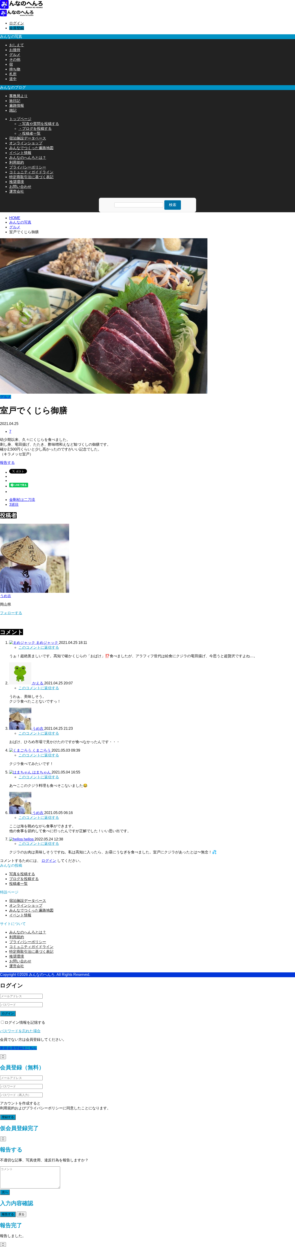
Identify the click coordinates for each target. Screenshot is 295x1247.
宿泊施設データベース (27, 138)
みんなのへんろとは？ (27, 158)
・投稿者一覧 (29, 133)
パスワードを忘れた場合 (20, 1031)
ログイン (16, 23)
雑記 (13, 110)
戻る (21, 1214)
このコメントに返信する (38, 647)
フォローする (11, 613)
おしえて (16, 45)
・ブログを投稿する (35, 129)
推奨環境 (16, 182)
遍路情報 (16, 106)
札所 (13, 74)
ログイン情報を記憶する (25, 1022)
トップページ (20, 119)
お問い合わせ (20, 187)
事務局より (18, 96)
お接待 (14, 50)
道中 (13, 79)
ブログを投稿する (24, 879)
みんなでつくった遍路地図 (31, 148)
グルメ (14, 55)
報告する (7, 463)
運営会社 (16, 191)
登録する (8, 1117)
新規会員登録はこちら (18, 1048)
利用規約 (16, 162)
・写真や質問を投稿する (38, 124)
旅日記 (14, 101)
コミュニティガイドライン (31, 172)
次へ (5, 1192)
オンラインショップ (25, 143)
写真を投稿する (22, 874)
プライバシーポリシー (27, 167)
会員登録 (16, 28)
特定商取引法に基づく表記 (31, 177)
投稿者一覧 (18, 884)
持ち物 (14, 69)
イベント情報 (20, 153)
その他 (14, 59)
